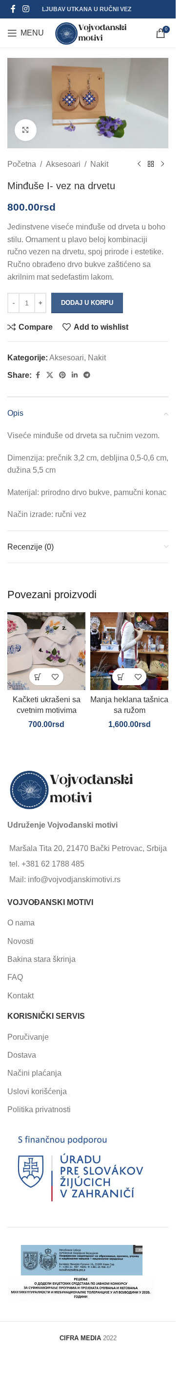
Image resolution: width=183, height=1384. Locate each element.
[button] (37, 676)
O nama (21, 923)
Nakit (99, 164)
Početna (21, 164)
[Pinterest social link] (62, 375)
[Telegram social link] (87, 375)
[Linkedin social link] (75, 375)
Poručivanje (28, 1037)
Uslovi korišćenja (37, 1091)
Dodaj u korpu (87, 302)
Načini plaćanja (34, 1073)
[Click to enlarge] (26, 130)
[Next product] (162, 164)
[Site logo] (91, 32)
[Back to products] (151, 164)
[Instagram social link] (25, 9)
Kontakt (20, 996)
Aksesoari (63, 164)
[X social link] (49, 375)
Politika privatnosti (39, 1109)
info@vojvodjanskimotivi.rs (74, 879)
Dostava (21, 1055)
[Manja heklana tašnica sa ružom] (129, 651)
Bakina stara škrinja (41, 959)
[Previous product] (139, 164)
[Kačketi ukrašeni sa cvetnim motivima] (46, 651)
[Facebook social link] (13, 9)
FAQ (15, 977)
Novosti (20, 941)
